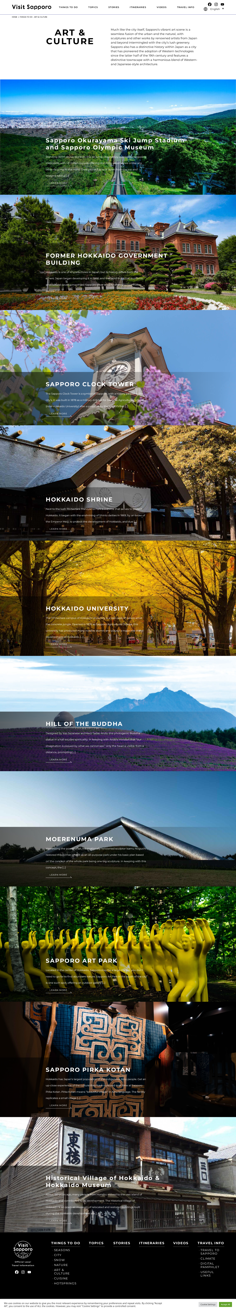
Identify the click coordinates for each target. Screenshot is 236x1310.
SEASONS (62, 1250)
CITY (57, 1255)
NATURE (61, 1265)
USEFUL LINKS (207, 1273)
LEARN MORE (58, 183)
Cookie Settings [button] (208, 1304)
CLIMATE (208, 1258)
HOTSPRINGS (65, 1283)
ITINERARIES (138, 7)
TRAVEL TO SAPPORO (210, 1251)
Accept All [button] (225, 1304)
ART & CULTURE (62, 1271)
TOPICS (93, 7)
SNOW (59, 1260)
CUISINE (61, 1278)
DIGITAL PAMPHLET (210, 1265)
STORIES (113, 7)
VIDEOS (161, 7)
